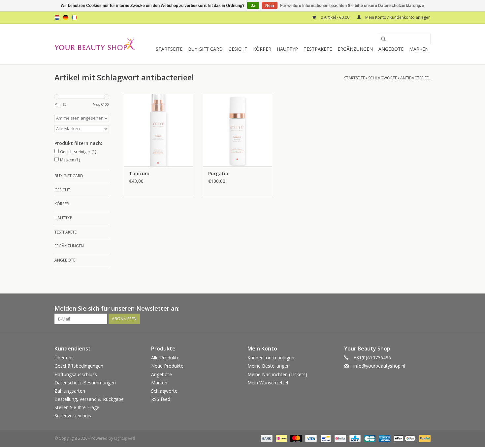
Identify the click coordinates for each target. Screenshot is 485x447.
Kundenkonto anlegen (270, 357)
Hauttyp (287, 49)
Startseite (169, 49)
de (65, 17)
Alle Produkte (165, 357)
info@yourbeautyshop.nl (379, 366)
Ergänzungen (355, 49)
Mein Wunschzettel (267, 382)
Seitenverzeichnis (72, 415)
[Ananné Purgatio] (237, 130)
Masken (70, 160)
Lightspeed (124, 438)
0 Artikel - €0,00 (335, 17)
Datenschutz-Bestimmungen (85, 382)
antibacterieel (415, 78)
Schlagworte (382, 78)
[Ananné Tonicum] (158, 130)
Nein (269, 5)
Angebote (391, 49)
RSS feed (160, 399)
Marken (419, 49)
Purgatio (218, 173)
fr (74, 17)
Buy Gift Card (205, 49)
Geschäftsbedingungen (78, 366)
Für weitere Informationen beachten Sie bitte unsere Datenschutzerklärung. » (352, 5)
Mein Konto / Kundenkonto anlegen (397, 17)
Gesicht (237, 49)
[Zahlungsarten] (265, 438)
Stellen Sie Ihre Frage (76, 407)
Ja (253, 5)
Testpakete (318, 49)
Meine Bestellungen (268, 366)
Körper (262, 49)
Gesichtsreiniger (78, 151)
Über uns (64, 357)
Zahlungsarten (69, 391)
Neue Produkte (167, 366)
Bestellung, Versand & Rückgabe (89, 399)
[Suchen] (381, 39)
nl (57, 17)
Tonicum (139, 173)
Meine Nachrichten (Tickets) (277, 374)
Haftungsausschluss (75, 374)
